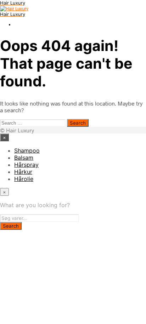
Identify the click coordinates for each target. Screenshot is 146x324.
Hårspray (26, 164)
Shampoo (27, 150)
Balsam (23, 157)
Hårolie (23, 178)
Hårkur (23, 171)
